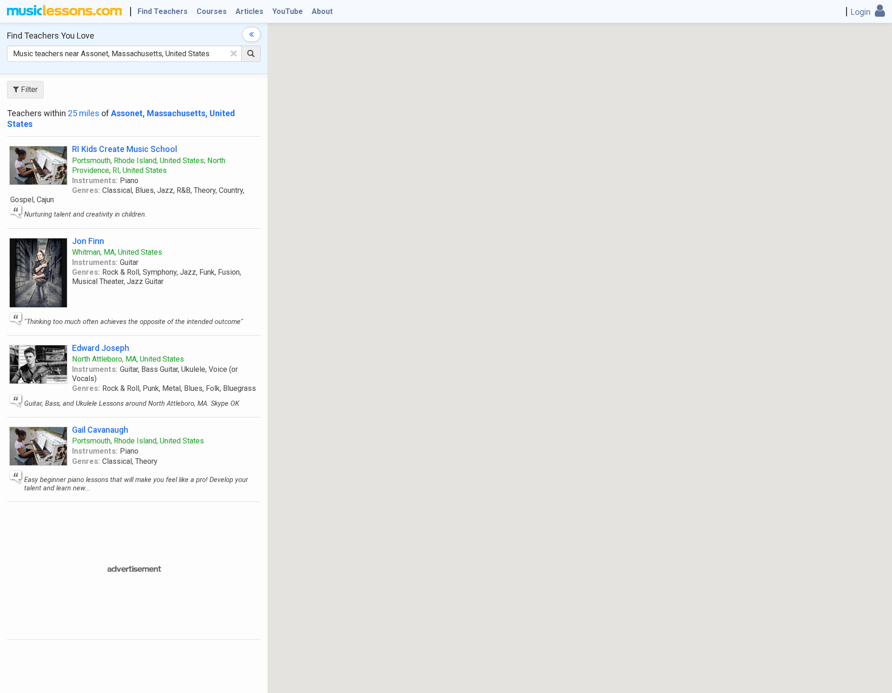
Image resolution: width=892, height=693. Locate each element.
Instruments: (95, 180)
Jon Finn (88, 241)
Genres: (86, 190)
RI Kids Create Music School (124, 149)
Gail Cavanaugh (100, 430)
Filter (28, 89)
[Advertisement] (244, 569)
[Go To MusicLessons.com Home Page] (64, 11)
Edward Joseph (100, 348)
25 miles (83, 113)
